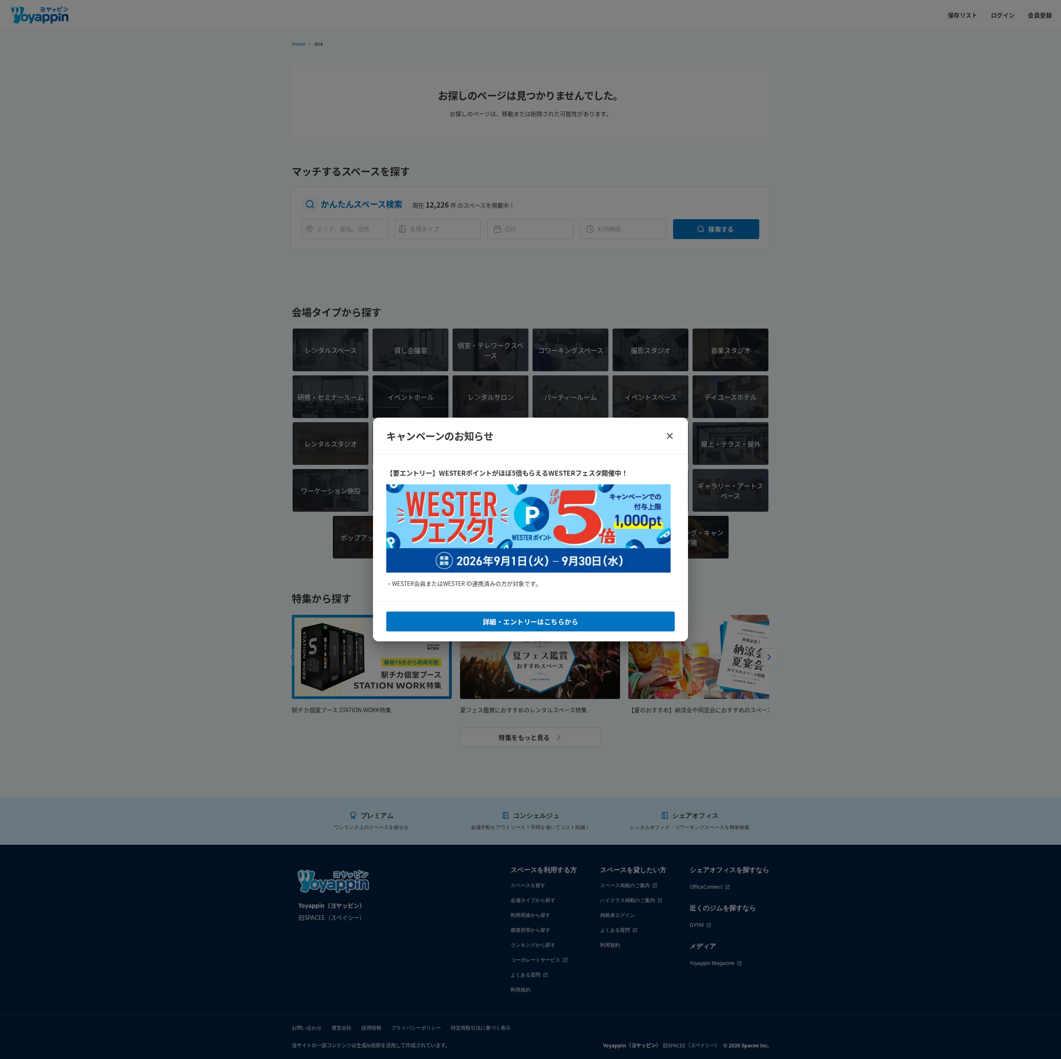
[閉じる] (670, 436)
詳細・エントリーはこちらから (530, 621)
